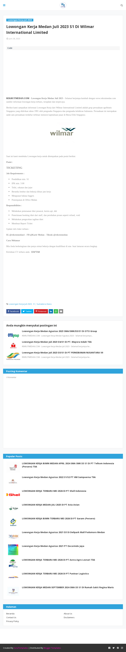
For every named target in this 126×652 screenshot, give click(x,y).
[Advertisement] (63, 73)
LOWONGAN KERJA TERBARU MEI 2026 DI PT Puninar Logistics (55, 573)
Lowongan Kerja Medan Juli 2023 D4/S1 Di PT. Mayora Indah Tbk (57, 341)
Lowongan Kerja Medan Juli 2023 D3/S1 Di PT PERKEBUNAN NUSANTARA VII (62, 352)
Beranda (10, 613)
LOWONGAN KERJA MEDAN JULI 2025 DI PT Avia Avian (50, 504)
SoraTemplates (21, 647)
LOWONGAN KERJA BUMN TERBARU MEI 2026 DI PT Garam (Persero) (58, 518)
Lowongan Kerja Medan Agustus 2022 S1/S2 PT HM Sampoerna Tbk (59, 477)
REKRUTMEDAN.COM (17, 98)
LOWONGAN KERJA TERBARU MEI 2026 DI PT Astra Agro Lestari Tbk (58, 559)
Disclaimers (69, 617)
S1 (34, 304)
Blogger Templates (52, 647)
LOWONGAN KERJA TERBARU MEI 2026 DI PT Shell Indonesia (54, 490)
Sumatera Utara (44, 304)
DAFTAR (35, 252)
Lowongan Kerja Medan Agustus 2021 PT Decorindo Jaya (53, 546)
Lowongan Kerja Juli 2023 (20, 304)
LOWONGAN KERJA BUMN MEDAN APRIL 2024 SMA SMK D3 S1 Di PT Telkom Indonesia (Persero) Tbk (68, 465)
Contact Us (11, 617)
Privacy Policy (12, 621)
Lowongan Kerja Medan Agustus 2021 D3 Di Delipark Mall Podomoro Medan (63, 532)
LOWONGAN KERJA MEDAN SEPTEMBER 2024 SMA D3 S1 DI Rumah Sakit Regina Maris (68, 587)
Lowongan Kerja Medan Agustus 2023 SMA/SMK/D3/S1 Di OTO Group (59, 331)
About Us (68, 613)
